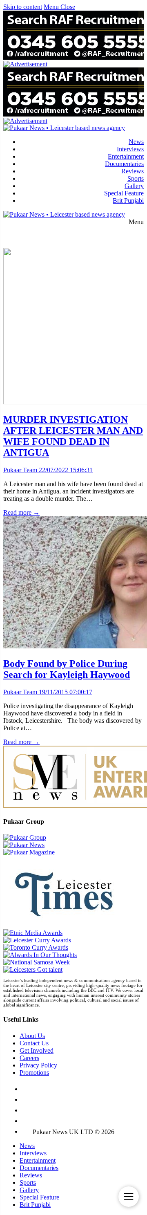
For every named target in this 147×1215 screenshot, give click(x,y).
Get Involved (36, 1050)
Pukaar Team (20, 469)
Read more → (21, 512)
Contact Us (34, 1043)
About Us (32, 1035)
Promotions (34, 1072)
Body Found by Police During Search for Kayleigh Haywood (66, 669)
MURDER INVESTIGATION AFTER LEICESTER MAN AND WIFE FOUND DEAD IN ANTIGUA (73, 436)
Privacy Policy (38, 1065)
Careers (29, 1057)
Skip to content (22, 6)
